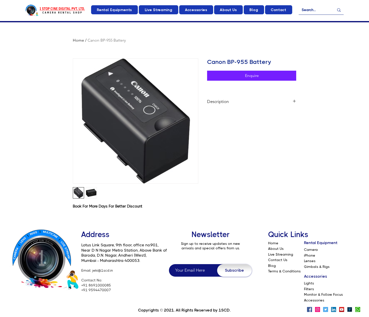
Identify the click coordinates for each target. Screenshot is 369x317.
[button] (114, 10)
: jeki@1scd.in (101, 270)
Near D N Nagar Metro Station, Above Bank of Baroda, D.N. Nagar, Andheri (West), (124, 253)
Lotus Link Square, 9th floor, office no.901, (120, 245)
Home (78, 40)
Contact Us (277, 260)
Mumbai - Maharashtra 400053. (110, 260)
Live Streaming (280, 254)
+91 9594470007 (96, 290)
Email (85, 270)
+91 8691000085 (96, 285)
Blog (272, 266)
